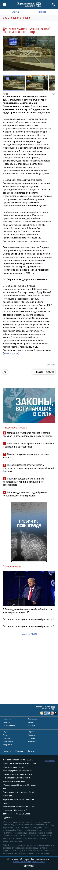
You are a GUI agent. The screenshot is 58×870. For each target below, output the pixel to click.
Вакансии (32, 751)
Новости (42, 12)
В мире (30, 722)
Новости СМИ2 (29, 634)
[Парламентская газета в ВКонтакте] (45, 713)
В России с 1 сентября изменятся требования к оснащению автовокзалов (29, 445)
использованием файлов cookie (29, 861)
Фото (5, 735)
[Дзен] (50, 371)
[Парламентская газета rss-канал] (41, 713)
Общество (7, 722)
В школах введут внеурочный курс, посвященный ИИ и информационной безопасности (23, 481)
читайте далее (11, 353)
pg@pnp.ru (7, 817)
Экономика (32, 719)
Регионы (31, 738)
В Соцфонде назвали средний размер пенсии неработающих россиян (25, 494)
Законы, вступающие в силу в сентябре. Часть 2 (28, 626)
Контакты (7, 751)
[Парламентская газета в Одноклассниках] (52, 713)
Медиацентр (8, 741)
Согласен (29, 866)
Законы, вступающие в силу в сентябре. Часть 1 (28, 619)
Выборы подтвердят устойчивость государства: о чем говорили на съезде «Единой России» (28, 468)
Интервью (32, 741)
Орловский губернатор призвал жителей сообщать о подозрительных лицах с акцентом (27, 434)
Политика (7, 719)
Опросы (31, 732)
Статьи (15, 12)
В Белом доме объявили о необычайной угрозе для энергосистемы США (27, 611)
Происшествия (9, 725)
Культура (31, 725)
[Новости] (38, 371)
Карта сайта (50, 761)
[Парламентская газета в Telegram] (48, 713)
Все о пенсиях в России (16, 17)
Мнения (6, 738)
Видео (5, 732)
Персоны (31, 735)
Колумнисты (8, 745)
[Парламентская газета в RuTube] (55, 713)
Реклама (19, 751)
